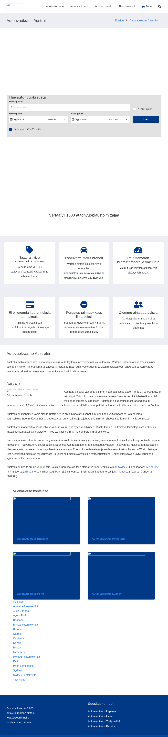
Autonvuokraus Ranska (101, 726)
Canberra (18, 638)
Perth (58, 471)
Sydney (122, 467)
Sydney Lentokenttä (24, 675)
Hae (145, 119)
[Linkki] (16, 6)
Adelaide (18, 601)
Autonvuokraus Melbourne (108, 538)
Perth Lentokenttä (23, 665)
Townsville (19, 679)
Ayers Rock (20, 615)
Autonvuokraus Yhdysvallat (104, 721)
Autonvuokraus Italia (100, 716)
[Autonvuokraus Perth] (42, 554)
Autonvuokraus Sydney (107, 593)
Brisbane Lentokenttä (25, 624)
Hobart (17, 647)
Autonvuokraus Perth (30, 593)
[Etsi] (159, 6)
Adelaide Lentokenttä (25, 606)
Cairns (17, 633)
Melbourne (152, 467)
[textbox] (69, 107)
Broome (17, 629)
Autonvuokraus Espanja (102, 711)
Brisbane (30, 471)
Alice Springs (21, 611)
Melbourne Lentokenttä (26, 656)
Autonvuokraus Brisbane (33, 538)
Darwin (17, 643)
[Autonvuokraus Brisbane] (42, 499)
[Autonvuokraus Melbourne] (116, 499)
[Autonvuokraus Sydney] (116, 554)
